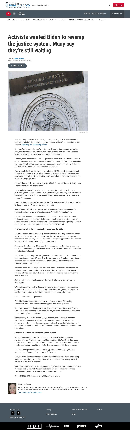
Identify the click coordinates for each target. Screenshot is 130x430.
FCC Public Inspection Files (79, 410)
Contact (99, 410)
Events (52, 20)
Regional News (39, 20)
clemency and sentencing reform (34, 145)
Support (62, 20)
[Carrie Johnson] (12, 388)
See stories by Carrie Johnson (30, 392)
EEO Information (52, 414)
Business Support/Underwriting (82, 20)
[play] (8, 14)
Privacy (49, 410)
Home (8, 20)
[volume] (14, 14)
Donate (119, 5)
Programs (25, 20)
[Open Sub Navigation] (18, 20)
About (101, 20)
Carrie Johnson (19, 59)
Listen (14, 20)
